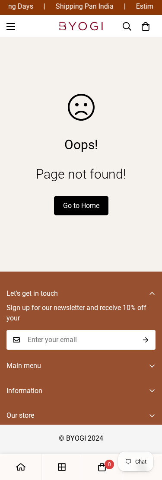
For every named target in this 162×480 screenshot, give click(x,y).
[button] (146, 26)
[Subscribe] (146, 340)
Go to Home (81, 206)
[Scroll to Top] (146, 434)
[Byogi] (81, 26)
